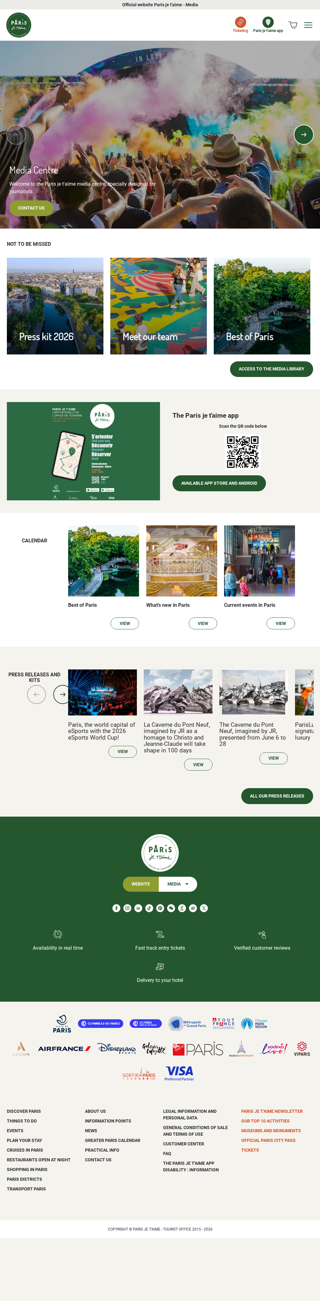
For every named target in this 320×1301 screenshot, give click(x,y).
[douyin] (182, 908)
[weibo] (193, 908)
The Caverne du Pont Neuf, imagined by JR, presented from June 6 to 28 (252, 734)
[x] (204, 908)
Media (174, 884)
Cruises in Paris (25, 1150)
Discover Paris (24, 1111)
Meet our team (150, 336)
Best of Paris (249, 336)
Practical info (102, 1150)
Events (15, 1130)
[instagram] (127, 908)
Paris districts (24, 1179)
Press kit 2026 (46, 336)
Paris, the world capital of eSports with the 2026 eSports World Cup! (101, 731)
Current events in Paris (249, 605)
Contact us (31, 208)
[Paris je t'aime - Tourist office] (18, 25)
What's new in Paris (168, 605)
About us (95, 1111)
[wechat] (171, 908)
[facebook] (116, 908)
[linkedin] (138, 908)
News (91, 1130)
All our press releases (277, 796)
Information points (108, 1120)
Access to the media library (271, 369)
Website (141, 884)
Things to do (22, 1120)
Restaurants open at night (39, 1159)
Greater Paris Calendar (112, 1140)
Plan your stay (24, 1140)
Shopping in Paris (27, 1169)
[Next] (304, 135)
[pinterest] (160, 908)
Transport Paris (26, 1188)
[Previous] (16, 135)
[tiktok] (149, 908)
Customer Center (183, 1143)
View (125, 623)
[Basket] (293, 25)
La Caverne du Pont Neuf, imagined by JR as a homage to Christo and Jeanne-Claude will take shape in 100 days (177, 737)
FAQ (167, 1153)
